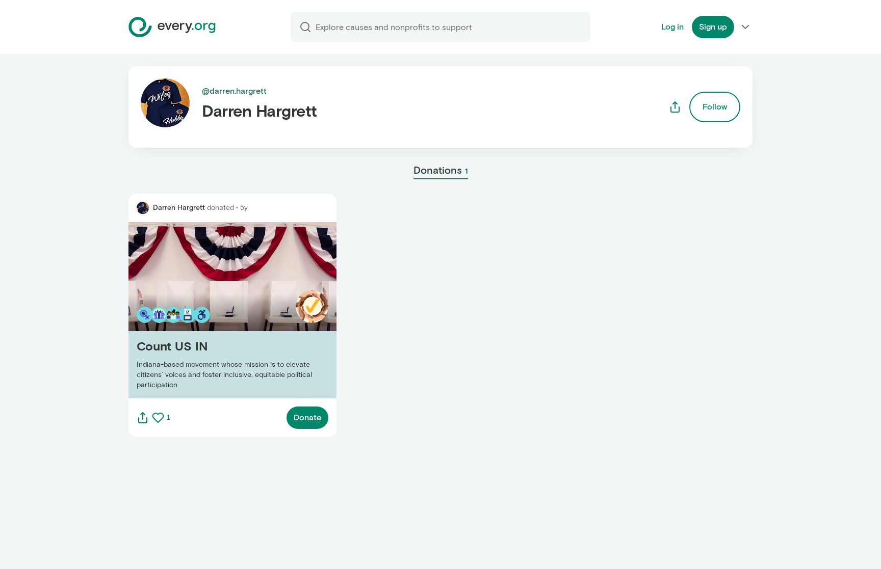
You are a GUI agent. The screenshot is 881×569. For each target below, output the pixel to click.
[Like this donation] (158, 418)
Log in (672, 27)
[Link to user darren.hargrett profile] (143, 208)
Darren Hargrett (179, 207)
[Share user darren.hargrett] (675, 107)
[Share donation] (143, 418)
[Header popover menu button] (745, 27)
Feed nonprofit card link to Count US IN (202, 310)
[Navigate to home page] (172, 27)
